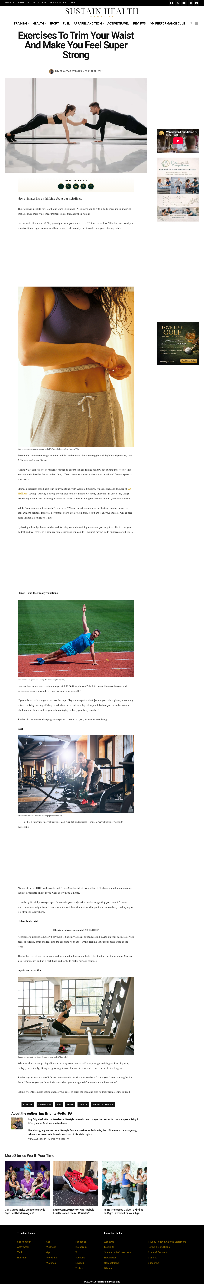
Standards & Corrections (117, 1252)
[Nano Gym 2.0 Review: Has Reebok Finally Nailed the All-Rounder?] (75, 1183)
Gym (48, 1252)
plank (70, 1104)
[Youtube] (184, 3)
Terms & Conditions (159, 1247)
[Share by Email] (91, 186)
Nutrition (22, 1257)
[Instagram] (190, 3)
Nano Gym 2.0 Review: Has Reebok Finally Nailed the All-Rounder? (73, 1211)
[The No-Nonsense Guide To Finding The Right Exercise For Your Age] (124, 1183)
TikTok (79, 1268)
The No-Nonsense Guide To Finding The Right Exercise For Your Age (123, 1211)
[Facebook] (171, 3)
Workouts (51, 1257)
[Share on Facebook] (61, 186)
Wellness (51, 1247)
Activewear (23, 1247)
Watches (51, 1263)
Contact (152, 1257)
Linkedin (80, 1263)
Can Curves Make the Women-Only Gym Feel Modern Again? (25, 1211)
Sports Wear (24, 1241)
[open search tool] (191, 23)
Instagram (81, 1247)
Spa (48, 1241)
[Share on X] (68, 186)
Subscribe (153, 1263)
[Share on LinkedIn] (76, 186)
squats (83, 1104)
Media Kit (109, 1247)
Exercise (27, 1104)
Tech (20, 1252)
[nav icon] (197, 23)
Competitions (111, 1263)
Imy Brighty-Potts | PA (68, 71)
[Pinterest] (196, 3)
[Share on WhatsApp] (83, 186)
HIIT (59, 1104)
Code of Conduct (157, 1252)
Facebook (80, 1241)
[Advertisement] (76, 258)
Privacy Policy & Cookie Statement (167, 1241)
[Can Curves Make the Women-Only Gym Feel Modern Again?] (27, 1183)
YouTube (80, 1257)
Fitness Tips (44, 1104)
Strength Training (103, 1104)
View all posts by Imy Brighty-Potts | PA (48, 1139)
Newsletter (110, 1257)
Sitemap (108, 1268)
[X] (177, 3)
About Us (109, 1241)
